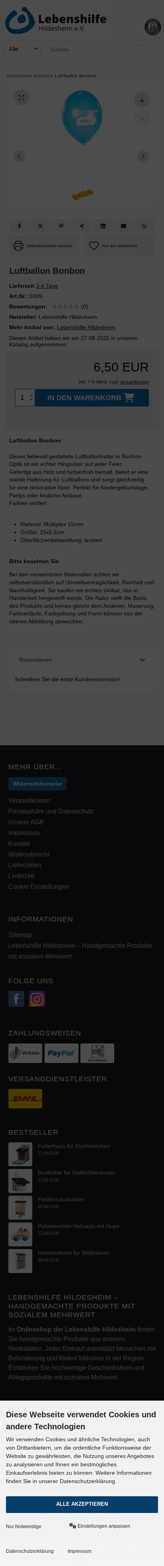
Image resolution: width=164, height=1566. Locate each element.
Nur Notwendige (23, 1526)
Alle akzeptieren (82, 1504)
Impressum (80, 1551)
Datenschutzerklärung (30, 1551)
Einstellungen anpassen (103, 1526)
